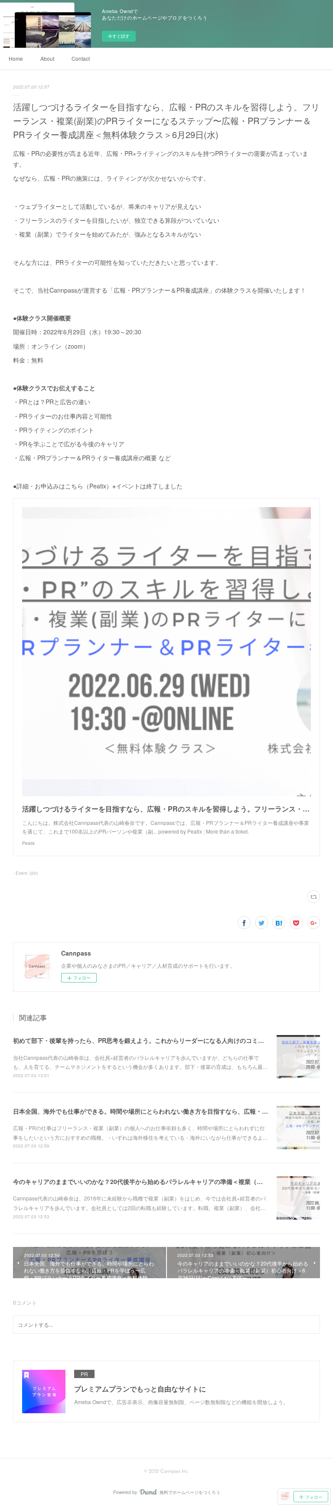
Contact (81, 58)
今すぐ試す (119, 36)
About (47, 58)
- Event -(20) (25, 873)
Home (16, 58)
